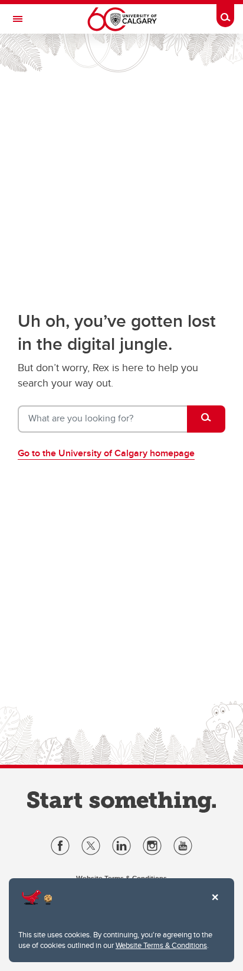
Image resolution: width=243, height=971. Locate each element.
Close (215, 905)
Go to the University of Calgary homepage (106, 453)
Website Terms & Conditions (161, 945)
